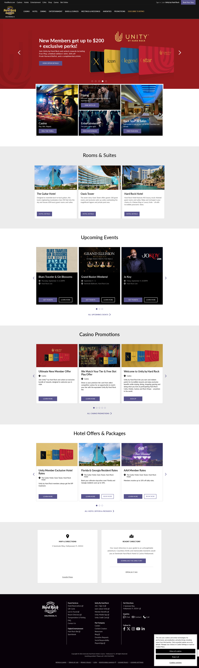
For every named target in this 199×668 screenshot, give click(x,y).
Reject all (175, 657)
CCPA (95, 662)
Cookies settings (136, 662)
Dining (43, 11)
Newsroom (99, 632)
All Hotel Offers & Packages (98, 511)
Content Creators (101, 629)
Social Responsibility (102, 640)
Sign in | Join (167, 2)
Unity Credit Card (101, 618)
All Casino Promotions (98, 413)
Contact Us (72, 623)
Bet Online (64, 2)
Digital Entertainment (75, 629)
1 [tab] (92, 81)
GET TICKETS (90, 300)
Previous (33, 278)
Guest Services (73, 603)
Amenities (107, 11)
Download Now (50, 64)
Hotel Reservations (74, 606)
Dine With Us (90, 105)
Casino (26, 11)
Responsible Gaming (106, 662)
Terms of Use (73, 662)
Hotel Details (44, 214)
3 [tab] (99, 81)
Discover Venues (90, 131)
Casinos (19, 2)
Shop (50, 2)
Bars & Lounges (72, 11)
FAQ (69, 620)
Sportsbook (72, 634)
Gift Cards (71, 609)
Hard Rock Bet (73, 632)
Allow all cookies (176, 651)
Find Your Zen (132, 131)
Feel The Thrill (48, 131)
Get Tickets (48, 300)
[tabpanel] (99, 54)
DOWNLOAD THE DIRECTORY (131, 561)
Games (56, 2)
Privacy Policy (86, 662)
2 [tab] (96, 81)
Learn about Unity (101, 609)
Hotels (26, 2)
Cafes (44, 2)
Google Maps (67, 577)
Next (165, 278)
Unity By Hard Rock (102, 603)
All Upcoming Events (98, 314)
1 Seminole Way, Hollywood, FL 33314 (67, 546)
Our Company (100, 623)
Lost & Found (72, 612)
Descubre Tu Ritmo (136, 11)
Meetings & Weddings (90, 11)
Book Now (107, 496)
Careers (97, 626)
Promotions (119, 11)
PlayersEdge (99, 643)
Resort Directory (74, 615)
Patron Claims (61, 662)
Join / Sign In (99, 606)
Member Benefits (101, 612)
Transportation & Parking (76, 618)
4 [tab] (102, 81)
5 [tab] (106, 81)
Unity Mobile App (101, 615)
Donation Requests (101, 637)
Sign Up (133, 399)
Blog (96, 634)
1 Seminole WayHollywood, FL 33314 (131, 607)
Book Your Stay (188, 2)
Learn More (65, 300)
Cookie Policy (123, 662)
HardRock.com (9, 2)
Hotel (35, 11)
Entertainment (36, 2)
